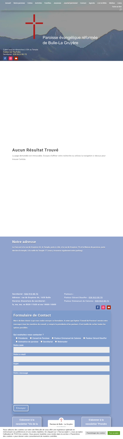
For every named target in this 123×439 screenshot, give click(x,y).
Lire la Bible (102, 3)
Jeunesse (57, 3)
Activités (38, 3)
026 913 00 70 (96, 297)
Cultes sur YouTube (12, 52)
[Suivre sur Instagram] (10, 58)
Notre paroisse (19, 3)
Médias (112, 3)
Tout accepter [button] (114, 433)
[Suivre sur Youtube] (16, 58)
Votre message (20, 373)
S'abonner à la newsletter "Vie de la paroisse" (27, 423)
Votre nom (18, 345)
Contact (83, 3)
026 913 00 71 (102, 301)
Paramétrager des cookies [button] (96, 433)
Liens (119, 3)
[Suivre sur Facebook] (5, 58)
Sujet (15, 364)
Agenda (92, 3)
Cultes (30, 3)
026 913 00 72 (20, 54)
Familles (47, 3)
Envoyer (21, 408)
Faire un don (117, 7)
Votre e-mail (19, 354)
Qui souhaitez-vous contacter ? (28, 335)
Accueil (8, 3)
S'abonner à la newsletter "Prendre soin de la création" (96, 423)
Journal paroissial (71, 3)
